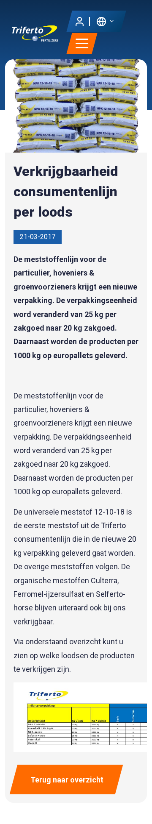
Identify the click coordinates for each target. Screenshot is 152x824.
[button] (105, 21)
